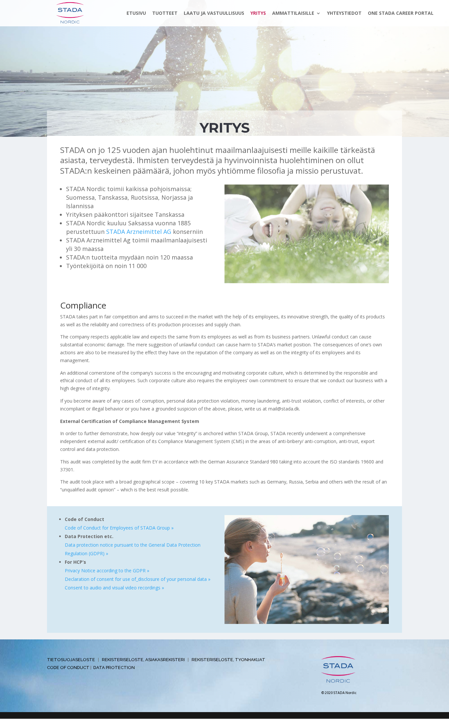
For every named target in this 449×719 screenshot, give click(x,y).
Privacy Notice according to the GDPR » (107, 570)
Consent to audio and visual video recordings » (114, 587)
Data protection (114, 667)
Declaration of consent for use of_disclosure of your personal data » (137, 579)
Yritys (258, 13)
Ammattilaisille (293, 13)
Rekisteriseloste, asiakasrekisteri (143, 659)
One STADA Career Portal (401, 13)
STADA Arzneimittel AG (138, 232)
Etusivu (136, 13)
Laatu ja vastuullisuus (214, 13)
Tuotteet (164, 13)
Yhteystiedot (344, 13)
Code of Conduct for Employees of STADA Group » (119, 528)
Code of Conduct (68, 667)
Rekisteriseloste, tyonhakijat (228, 659)
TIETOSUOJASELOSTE (71, 659)
